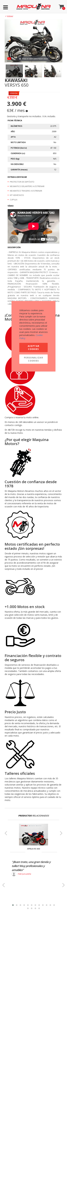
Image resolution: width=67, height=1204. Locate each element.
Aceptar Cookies (33, 347)
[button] (13, 905)
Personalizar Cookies (33, 359)
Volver (9, 16)
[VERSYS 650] (14, 71)
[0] (61, 5)
